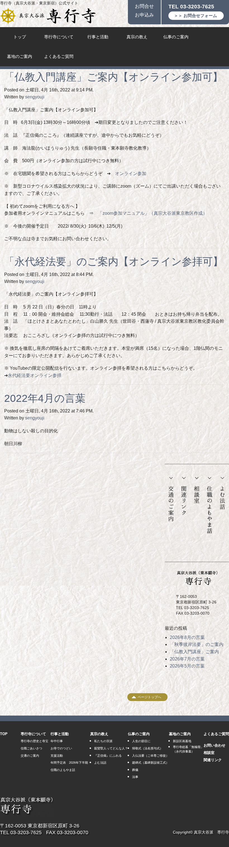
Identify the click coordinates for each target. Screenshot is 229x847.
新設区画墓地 (182, 741)
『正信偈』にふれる (108, 755)
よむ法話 (222, 493)
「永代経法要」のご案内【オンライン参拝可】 (113, 261)
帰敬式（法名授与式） (147, 748)
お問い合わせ (214, 745)
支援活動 (57, 755)
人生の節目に (141, 741)
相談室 (196, 490)
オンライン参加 (130, 173)
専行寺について (58, 36)
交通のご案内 (171, 499)
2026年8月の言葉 (187, 637)
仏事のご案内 (176, 36)
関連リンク (184, 496)
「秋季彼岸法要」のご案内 (196, 644)
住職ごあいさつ (31, 748)
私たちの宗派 (103, 741)
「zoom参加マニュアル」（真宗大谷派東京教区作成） (152, 213)
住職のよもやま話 (210, 505)
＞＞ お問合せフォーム (195, 15)
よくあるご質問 (58, 56)
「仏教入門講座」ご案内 (194, 651)
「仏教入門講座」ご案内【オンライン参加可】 (113, 77)
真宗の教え (137, 36)
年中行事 (57, 741)
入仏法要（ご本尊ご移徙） (150, 755)
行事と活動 (97, 36)
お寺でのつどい (61, 748)
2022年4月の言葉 (44, 398)
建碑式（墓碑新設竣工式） (150, 762)
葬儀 (135, 769)
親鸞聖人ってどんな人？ (111, 748)
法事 (135, 776)
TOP (4, 734)
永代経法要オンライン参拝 (34, 375)
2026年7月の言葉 (187, 659)
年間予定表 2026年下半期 (69, 762)
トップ (19, 36)
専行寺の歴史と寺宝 (34, 741)
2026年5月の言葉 (187, 666)
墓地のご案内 (19, 56)
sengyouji (34, 97)
